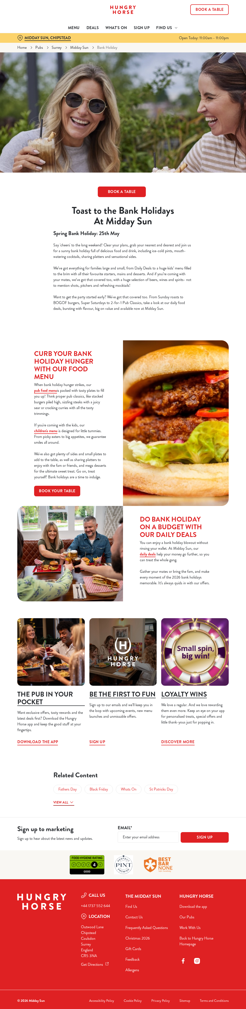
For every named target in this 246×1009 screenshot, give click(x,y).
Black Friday (99, 789)
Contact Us (134, 917)
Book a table (122, 191)
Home (22, 47)
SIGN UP (205, 837)
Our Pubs (186, 917)
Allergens (132, 970)
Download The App (51, 652)
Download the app (193, 906)
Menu (74, 28)
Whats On (128, 789)
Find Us (131, 906)
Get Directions (92, 964)
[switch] (96, 518)
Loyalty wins (184, 694)
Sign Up (142, 28)
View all (60, 802)
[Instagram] (197, 961)
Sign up (123, 652)
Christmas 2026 (137, 938)
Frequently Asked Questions (146, 927)
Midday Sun (79, 47)
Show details (207, 536)
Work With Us (190, 927)
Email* (125, 828)
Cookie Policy (133, 1000)
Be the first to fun (122, 694)
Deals (92, 28)
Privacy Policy (160, 1000)
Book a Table (209, 9)
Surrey (57, 47)
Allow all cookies (193, 551)
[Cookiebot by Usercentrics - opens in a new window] (206, 453)
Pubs (39, 47)
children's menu (45, 431)
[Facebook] (183, 961)
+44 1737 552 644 (95, 906)
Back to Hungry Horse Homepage (196, 941)
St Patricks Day (161, 789)
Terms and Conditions (214, 1000)
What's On (116, 28)
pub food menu (45, 390)
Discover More (195, 652)
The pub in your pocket (45, 698)
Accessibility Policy (101, 1000)
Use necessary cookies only (122, 551)
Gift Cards (133, 949)
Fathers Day (67, 789)
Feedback (132, 959)
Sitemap (184, 1000)
